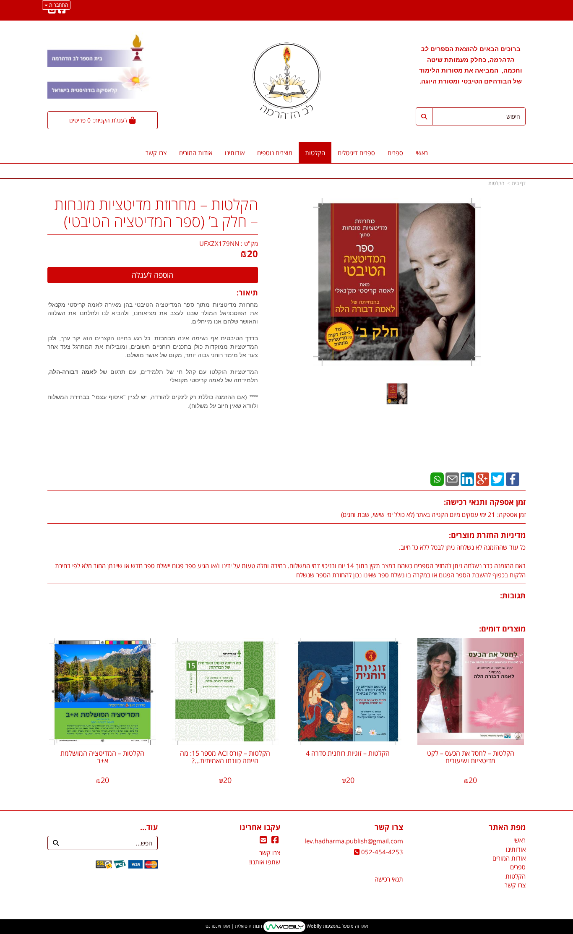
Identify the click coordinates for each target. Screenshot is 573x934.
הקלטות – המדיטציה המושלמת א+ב (102, 757)
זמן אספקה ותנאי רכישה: (485, 502)
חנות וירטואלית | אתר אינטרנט (234, 926)
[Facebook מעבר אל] (62, 10)
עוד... (149, 827)
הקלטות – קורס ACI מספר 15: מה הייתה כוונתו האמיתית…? (225, 757)
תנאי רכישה (389, 879)
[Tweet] (497, 478)
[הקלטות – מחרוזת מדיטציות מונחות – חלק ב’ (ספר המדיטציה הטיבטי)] (397, 394)
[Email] (452, 478)
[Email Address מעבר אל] (52, 10)
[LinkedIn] (467, 478)
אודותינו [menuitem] (235, 153)
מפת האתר (507, 827)
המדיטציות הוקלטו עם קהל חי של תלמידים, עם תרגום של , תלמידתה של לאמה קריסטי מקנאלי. (152, 388)
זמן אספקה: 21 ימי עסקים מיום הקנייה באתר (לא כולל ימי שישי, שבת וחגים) (433, 514)
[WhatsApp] (437, 478)
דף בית (519, 183)
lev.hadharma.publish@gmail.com (354, 841)
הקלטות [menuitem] (315, 153)
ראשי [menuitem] (422, 153)
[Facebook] (512, 478)
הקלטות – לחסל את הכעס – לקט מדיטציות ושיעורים (470, 757)
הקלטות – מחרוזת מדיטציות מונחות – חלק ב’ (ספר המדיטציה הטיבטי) (156, 213)
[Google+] (482, 478)
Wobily (313, 926)
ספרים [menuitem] (395, 153)
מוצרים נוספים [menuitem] (274, 153)
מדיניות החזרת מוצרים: (487, 535)
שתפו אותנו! (264, 862)
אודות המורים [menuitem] (195, 153)
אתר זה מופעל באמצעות (287, 926)
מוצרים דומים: (502, 629)
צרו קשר (389, 827)
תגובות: (513, 595)
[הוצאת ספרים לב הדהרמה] (286, 81)
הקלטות (496, 183)
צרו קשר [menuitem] (156, 153)
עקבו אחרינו (260, 827)
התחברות (58, 4)
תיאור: (247, 292)
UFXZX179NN (219, 243)
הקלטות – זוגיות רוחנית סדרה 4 (348, 753)
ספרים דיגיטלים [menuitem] (356, 153)
